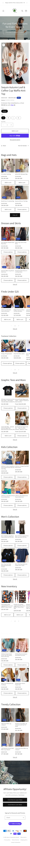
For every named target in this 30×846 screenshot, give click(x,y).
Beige (4, 111)
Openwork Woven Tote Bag (21, 201)
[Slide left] (11, 326)
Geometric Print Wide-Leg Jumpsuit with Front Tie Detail (21, 725)
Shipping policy (23, 839)
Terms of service (15, 839)
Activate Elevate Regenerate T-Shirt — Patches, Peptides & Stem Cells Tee (21, 400)
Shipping (3, 100)
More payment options (15, 139)
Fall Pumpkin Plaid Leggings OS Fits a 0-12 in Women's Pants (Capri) (7, 606)
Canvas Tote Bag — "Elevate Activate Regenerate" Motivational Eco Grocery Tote (8, 428)
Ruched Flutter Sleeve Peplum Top (20, 684)
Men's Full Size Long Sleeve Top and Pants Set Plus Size (7, 536)
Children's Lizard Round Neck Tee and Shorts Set (8, 496)
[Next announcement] (27, 3)
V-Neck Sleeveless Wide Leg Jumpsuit (21, 749)
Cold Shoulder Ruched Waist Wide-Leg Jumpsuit (7, 749)
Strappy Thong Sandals (6, 353)
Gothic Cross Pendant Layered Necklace (6, 310)
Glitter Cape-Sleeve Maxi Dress (20, 243)
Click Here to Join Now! (15, 804)
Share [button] (4, 145)
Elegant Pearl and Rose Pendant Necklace (19, 310)
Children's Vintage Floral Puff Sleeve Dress (21, 467)
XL (18, 118)
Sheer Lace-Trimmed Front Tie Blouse (7, 684)
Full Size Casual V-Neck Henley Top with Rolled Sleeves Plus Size (6, 655)
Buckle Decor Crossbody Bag (7, 201)
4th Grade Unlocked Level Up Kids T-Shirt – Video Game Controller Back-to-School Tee (8, 400)
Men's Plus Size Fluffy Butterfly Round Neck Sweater (6, 565)
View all (15, 215)
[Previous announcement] (3, 3)
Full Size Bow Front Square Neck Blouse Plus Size (21, 654)
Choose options (22, 209)
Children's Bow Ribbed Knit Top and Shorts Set (21, 496)
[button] (3, 11)
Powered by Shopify (14, 837)
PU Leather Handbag (6, 174)
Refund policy (23, 837)
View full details (22, 145)
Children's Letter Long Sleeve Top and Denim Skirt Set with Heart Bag (8, 467)
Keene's (8, 837)
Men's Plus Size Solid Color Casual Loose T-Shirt (21, 564)
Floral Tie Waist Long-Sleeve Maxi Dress (7, 271)
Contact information (15, 842)
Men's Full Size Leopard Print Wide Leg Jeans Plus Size (21, 536)
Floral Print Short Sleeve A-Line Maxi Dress (21, 271)
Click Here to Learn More (15, 800)
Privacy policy (7, 839)
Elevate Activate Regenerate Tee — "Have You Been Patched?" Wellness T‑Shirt (21, 428)
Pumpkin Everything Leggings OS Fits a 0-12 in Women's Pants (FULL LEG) (19, 606)
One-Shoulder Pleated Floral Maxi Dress (7, 243)
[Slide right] (18, 326)
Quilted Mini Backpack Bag (21, 174)
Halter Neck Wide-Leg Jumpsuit (6, 724)
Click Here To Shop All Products (15, 32)
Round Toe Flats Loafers (19, 353)
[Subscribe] (23, 818)
